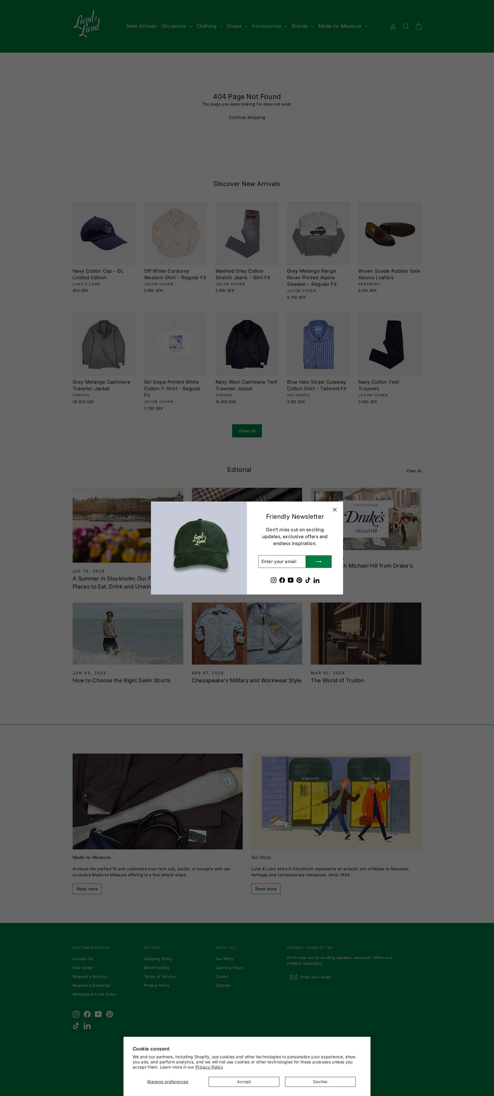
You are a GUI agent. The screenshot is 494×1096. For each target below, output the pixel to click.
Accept (244, 1081)
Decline (320, 1081)
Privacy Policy (209, 1067)
